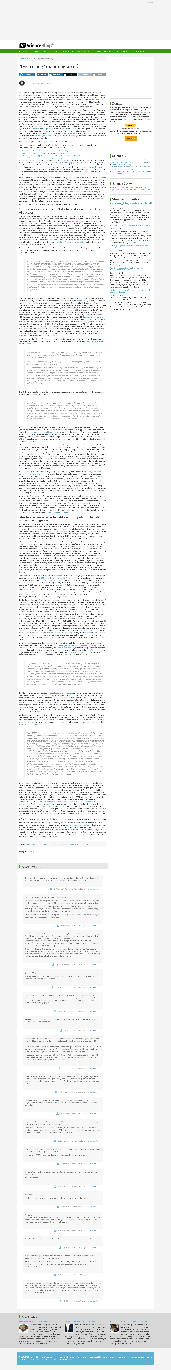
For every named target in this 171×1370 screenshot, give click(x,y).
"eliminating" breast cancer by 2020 (70, 242)
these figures (59, 585)
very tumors (48, 133)
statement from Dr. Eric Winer (81, 652)
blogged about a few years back (61, 693)
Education (81, 51)
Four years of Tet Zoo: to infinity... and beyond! (128, 1322)
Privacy (55, 1357)
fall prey (89, 471)
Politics (36, 844)
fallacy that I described (71, 445)
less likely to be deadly (68, 133)
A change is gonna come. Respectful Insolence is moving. (129, 247)
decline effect (82, 301)
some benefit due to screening (58, 512)
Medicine (98, 51)
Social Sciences (68, 51)
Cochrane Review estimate (93, 317)
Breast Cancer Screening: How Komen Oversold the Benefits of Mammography (51, 155)
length (45, 129)
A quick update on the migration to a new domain (130, 225)
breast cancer (45, 844)
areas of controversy (64, 648)
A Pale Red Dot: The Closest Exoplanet (80, 1322)
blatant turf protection (27, 223)
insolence (24, 59)
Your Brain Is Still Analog (121, 164)
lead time (36, 129)
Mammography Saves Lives (74, 221)
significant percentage (89, 630)
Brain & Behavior (110, 51)
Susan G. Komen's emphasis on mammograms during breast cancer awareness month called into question (62, 158)
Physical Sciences (39, 51)
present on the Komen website (43, 167)
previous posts (33, 432)
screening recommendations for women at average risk (79, 645)
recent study (82, 619)
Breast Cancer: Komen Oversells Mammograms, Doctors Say (45, 151)
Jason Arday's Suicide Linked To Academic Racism (131, 190)
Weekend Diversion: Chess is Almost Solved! (36, 1322)
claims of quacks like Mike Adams (78, 825)
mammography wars (44, 136)
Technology (125, 51)
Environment (54, 51)
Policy (90, 51)
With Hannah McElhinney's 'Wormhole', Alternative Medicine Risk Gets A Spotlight (131, 168)
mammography (58, 844)
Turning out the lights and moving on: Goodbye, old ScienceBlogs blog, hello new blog (131, 204)
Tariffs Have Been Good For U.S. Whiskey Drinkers (131, 160)
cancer (29, 844)
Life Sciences (24, 51)
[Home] (41, 45)
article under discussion (93, 341)
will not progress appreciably (61, 633)
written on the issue (52, 432)
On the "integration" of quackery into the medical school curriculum (130, 291)
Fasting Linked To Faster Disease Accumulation (130, 162)
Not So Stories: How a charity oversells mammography (53, 162)
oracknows (32, 83)
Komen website (30, 344)
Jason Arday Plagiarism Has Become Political (129, 187)
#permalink (94, 889)
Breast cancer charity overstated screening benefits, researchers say (47, 153)
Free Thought (138, 51)
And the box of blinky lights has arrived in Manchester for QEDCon (126, 269)
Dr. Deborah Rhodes (65, 483)
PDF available (80, 162)
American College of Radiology (30, 724)
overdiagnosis (70, 844)
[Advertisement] (85, 20)
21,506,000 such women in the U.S (52, 578)
